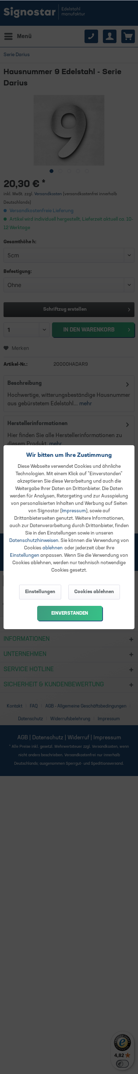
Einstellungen (24, 555)
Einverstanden (69, 613)
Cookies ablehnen (94, 592)
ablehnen (52, 548)
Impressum (74, 511)
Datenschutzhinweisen (33, 540)
